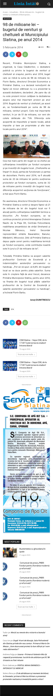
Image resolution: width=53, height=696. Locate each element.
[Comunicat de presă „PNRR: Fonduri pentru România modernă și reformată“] (10, 566)
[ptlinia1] (26, 399)
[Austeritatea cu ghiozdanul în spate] (10, 552)
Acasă (5, 12)
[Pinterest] (18, 54)
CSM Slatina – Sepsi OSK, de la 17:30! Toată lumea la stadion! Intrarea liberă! (33, 343)
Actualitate (13, 12)
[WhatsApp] (25, 54)
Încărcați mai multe (25, 354)
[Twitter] (12, 54)
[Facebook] (5, 54)
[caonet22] (26, 473)
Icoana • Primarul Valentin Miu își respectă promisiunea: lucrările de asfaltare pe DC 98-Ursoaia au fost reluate (26, 657)
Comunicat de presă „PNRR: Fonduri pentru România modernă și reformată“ (34, 565)
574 (12, 309)
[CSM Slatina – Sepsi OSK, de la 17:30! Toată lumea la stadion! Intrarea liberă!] (10, 344)
